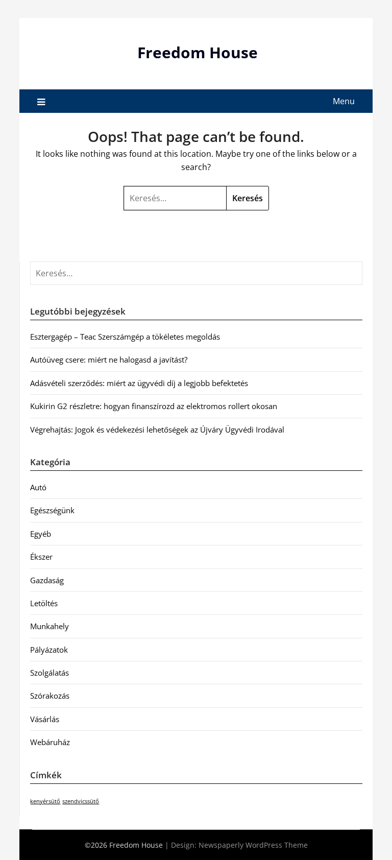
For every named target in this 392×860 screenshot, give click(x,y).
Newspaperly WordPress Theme (253, 845)
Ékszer (41, 557)
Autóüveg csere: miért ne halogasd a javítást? (108, 359)
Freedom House (197, 52)
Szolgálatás (49, 672)
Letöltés (44, 603)
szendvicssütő (80, 801)
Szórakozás (49, 695)
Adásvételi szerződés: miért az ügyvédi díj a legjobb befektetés (139, 383)
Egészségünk (52, 510)
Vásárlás (44, 719)
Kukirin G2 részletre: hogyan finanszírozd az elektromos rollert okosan (153, 406)
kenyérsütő (45, 801)
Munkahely (49, 626)
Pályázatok (49, 649)
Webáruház (50, 742)
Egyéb (40, 534)
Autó (38, 487)
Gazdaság (47, 580)
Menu (344, 101)
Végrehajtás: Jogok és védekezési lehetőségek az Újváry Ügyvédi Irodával (157, 429)
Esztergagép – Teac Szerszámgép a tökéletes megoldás (125, 336)
